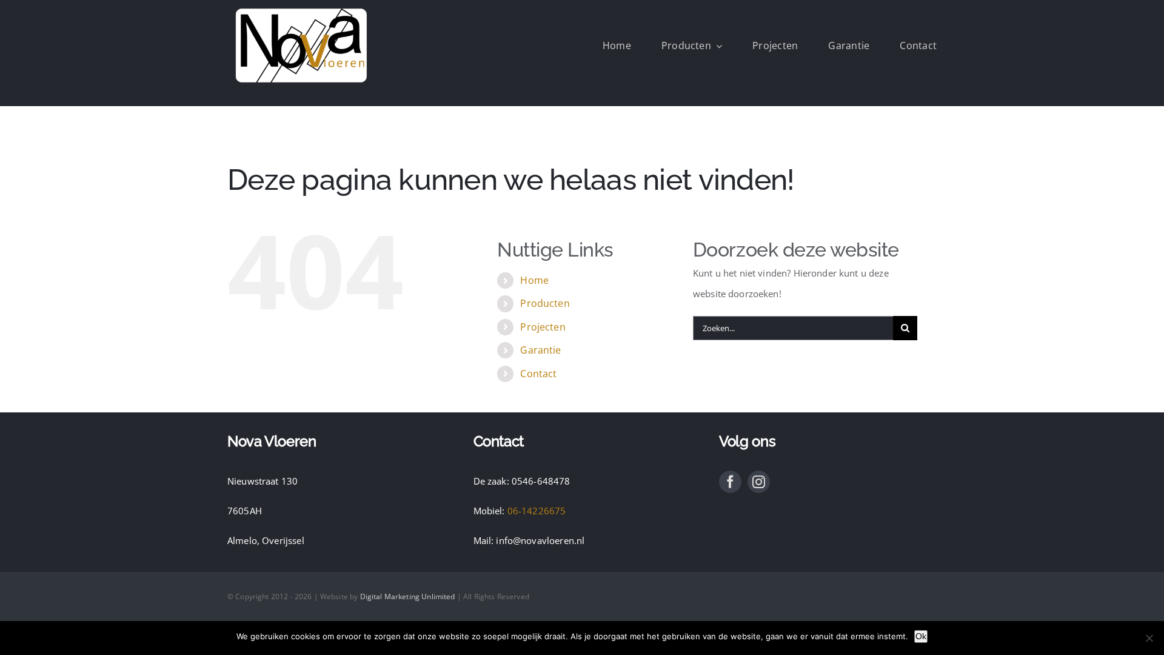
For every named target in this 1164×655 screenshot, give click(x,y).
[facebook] (730, 482)
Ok (920, 636)
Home (534, 280)
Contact (538, 373)
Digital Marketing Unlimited (407, 596)
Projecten (542, 327)
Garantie (540, 350)
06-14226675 (536, 511)
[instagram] (759, 482)
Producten (544, 303)
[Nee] (1149, 638)
